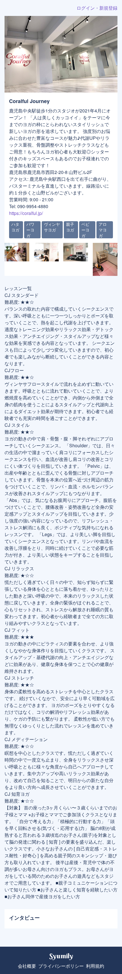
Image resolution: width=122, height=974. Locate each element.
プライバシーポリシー (61, 966)
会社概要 (27, 966)
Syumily (61, 956)
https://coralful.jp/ (26, 213)
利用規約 (95, 966)
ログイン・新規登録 (97, 8)
